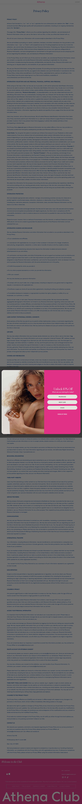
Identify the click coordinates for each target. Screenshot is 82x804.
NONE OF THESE (62, 414)
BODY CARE (62, 402)
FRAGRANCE (62, 397)
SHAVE (62, 408)
